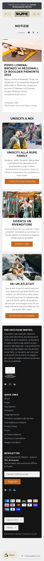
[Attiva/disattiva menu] (5, 14)
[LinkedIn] (14, 384)
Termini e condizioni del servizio (19, 418)
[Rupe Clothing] (22, 13)
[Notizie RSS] (38, 32)
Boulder (11, 106)
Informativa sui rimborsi (15, 422)
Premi (7, 430)
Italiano (9, 528)
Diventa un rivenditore (14, 438)
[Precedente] (5, 6)
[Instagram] (10, 384)
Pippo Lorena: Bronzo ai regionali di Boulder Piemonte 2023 (21, 70)
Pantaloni (8, 410)
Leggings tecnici (11, 414)
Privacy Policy (10, 426)
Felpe (7, 402)
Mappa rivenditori (12, 442)
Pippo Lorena (31, 106)
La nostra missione (12, 434)
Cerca (7, 398)
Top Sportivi (9, 407)
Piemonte (19, 106)
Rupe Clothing (15, 534)
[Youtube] (5, 384)
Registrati (12, 482)
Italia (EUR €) (12, 520)
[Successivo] (38, 6)
